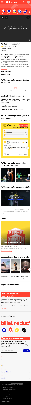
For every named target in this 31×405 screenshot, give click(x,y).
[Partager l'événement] (2, 17)
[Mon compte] (28, 2)
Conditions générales (8, 387)
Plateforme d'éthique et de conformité (12, 395)
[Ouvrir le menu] (2, 2)
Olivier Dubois (26, 99)
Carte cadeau (4, 369)
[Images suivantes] (29, 175)
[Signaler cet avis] (8, 154)
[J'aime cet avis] (5, 154)
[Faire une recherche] (24, 2)
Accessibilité (6, 396)
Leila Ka (11, 101)
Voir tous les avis (25, 120)
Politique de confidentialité (9, 389)
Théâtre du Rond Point (7, 48)
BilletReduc (4, 314)
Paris (2, 302)
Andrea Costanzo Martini (14, 99)
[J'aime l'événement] (6, 17)
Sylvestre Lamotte (19, 101)
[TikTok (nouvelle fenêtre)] (24, 330)
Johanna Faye (5, 101)
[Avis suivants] (27, 148)
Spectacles (4, 301)
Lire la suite (4, 69)
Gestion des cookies (7, 398)
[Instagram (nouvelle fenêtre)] (17, 330)
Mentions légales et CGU (9, 391)
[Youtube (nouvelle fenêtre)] (11, 330)
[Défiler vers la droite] (30, 12)
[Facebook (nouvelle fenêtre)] (4, 330)
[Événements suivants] (29, 269)
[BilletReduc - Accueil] (11, 2)
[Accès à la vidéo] (28, 17)
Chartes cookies (7, 393)
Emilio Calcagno (12, 106)
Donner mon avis (23, 125)
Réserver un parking (6, 251)
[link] (3, 12)
